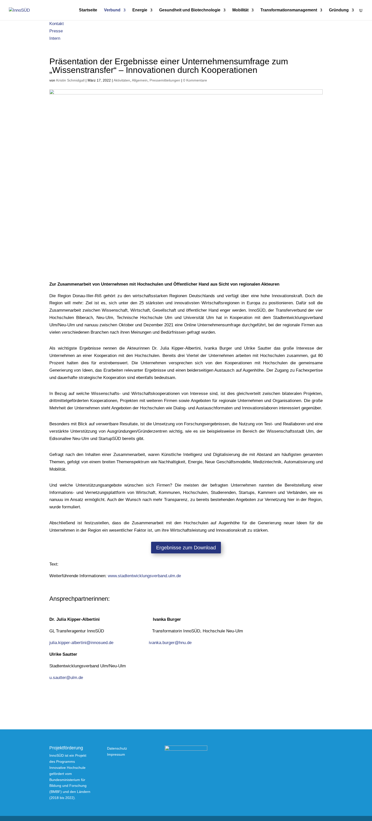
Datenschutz (117, 748)
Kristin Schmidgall (70, 80)
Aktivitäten (122, 80)
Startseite (88, 10)
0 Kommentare (195, 80)
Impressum (116, 754)
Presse (56, 31)
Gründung (339, 10)
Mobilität (240, 10)
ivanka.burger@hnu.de (170, 642)
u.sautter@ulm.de (66, 677)
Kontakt (56, 23)
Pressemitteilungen (165, 80)
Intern (54, 38)
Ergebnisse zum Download (186, 547)
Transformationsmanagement (288, 10)
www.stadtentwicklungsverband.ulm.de (144, 575)
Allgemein (140, 80)
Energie (139, 10)
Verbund (112, 10)
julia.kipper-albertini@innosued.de (81, 642)
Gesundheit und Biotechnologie (189, 10)
